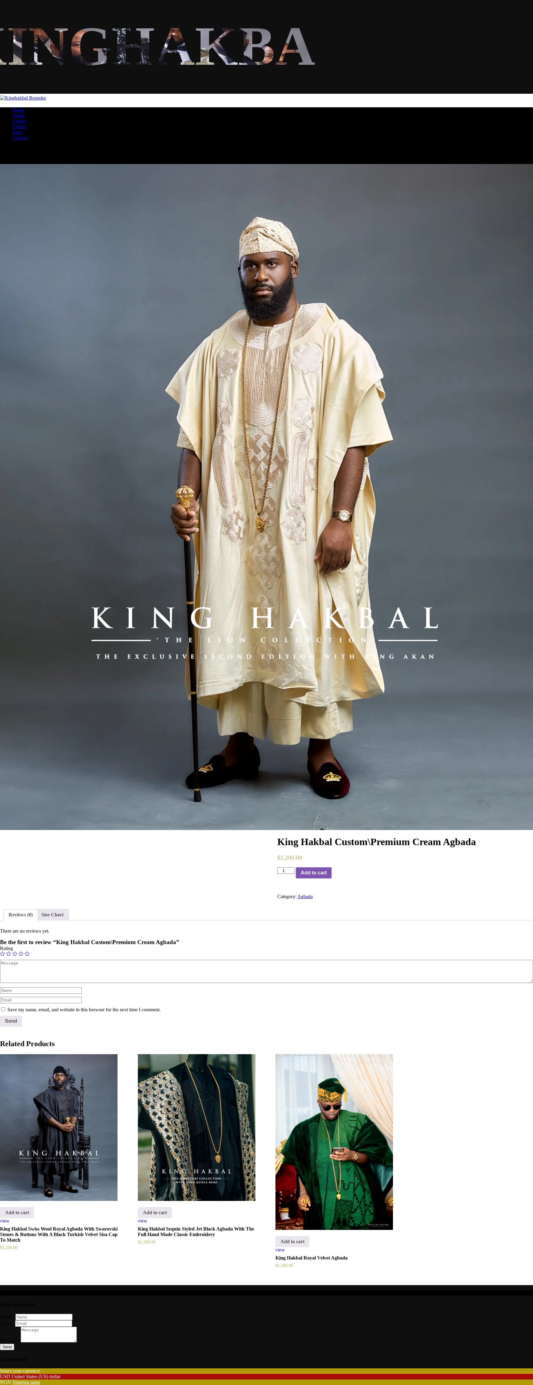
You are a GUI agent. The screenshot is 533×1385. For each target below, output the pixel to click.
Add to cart (314, 872)
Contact (19, 137)
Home (18, 110)
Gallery (19, 121)
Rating (6, 948)
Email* (7, 1323)
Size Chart (52, 914)
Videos (19, 126)
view (5, 1220)
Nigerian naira (26, 1382)
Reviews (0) (21, 914)
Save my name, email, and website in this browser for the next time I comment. (84, 1009)
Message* (9, 1340)
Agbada (305, 896)
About (18, 115)
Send (7, 1347)
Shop (17, 132)
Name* (7, 1316)
